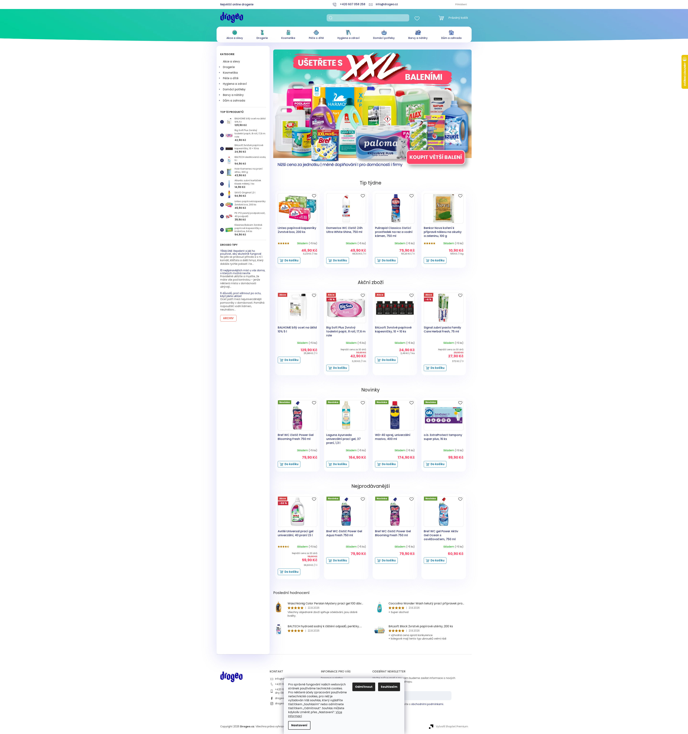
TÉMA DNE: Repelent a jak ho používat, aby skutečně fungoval (240, 252)
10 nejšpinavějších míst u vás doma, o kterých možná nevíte (242, 272)
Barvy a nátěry (233, 95)
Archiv (228, 318)
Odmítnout (364, 687)
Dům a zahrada (234, 100)
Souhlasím (389, 687)
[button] (288, 109)
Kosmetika (230, 73)
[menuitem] (234, 34)
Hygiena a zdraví (235, 84)
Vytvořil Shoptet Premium (452, 726)
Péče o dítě (231, 78)
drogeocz (281, 698)
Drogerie (229, 67)
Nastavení (299, 725)
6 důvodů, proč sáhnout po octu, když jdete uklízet (240, 295)
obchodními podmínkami (427, 704)
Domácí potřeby (234, 89)
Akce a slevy (231, 61)
